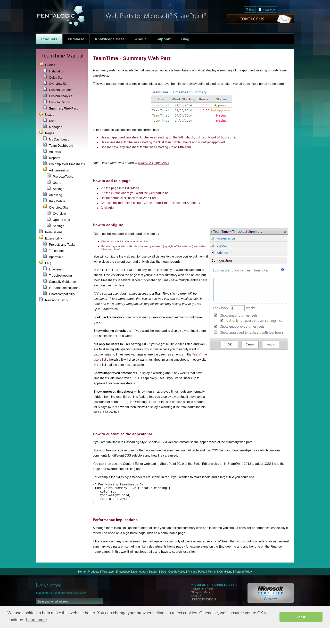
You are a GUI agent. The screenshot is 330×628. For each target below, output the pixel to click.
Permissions (53, 232)
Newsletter (269, 9)
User (52, 121)
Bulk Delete (57, 201)
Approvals (56, 257)
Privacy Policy (196, 571)
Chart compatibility (62, 294)
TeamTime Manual (62, 56)
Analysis (55, 152)
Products (93, 571)
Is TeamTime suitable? (64, 288)
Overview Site (58, 84)
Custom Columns (61, 90)
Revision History (56, 300)
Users (57, 183)
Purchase (108, 571)
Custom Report (59, 102)
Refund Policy (243, 571)
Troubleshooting (60, 275)
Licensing (56, 269)
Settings (58, 189)
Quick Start (56, 77)
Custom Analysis (60, 96)
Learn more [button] (36, 620)
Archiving (55, 195)
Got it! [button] (301, 617)
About (142, 571)
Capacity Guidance (62, 282)
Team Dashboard (61, 145)
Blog (251, 9)
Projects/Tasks (63, 176)
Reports (54, 158)
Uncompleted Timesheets (67, 164)
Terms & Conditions (220, 571)
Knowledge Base (126, 571)
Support (153, 571)
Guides (50, 65)
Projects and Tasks (62, 244)
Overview (59, 214)
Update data (61, 220)
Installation (56, 71)
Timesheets (57, 251)
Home (82, 571)
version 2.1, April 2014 (153, 163)
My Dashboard (59, 139)
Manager (55, 127)
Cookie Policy (176, 571)
